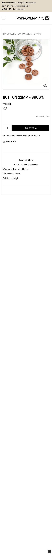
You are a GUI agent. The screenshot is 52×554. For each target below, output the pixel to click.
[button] (38, 18)
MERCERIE (11, 34)
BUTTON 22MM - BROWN (29, 34)
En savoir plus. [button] (42, 116)
